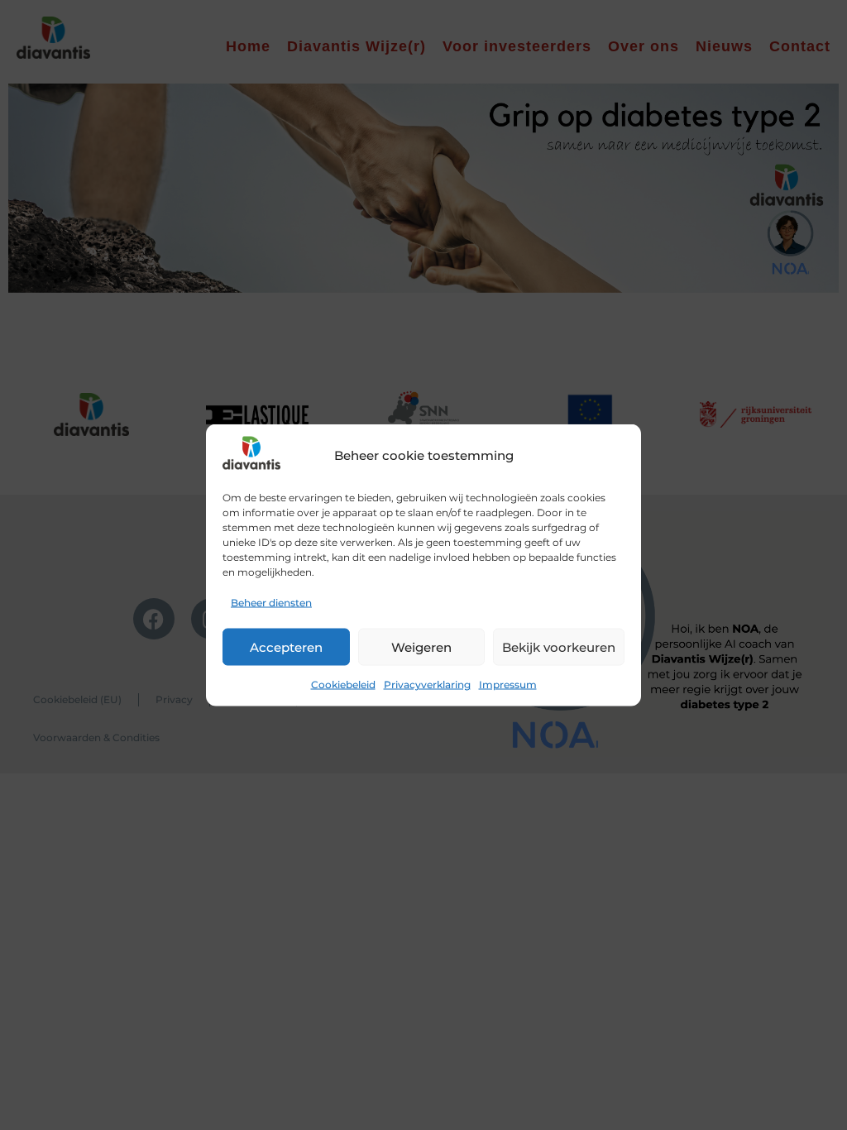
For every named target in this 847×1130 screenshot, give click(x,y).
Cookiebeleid (343, 684)
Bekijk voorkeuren (558, 646)
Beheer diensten (271, 602)
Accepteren (286, 646)
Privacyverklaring (427, 684)
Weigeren (421, 646)
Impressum (508, 684)
